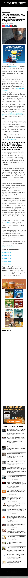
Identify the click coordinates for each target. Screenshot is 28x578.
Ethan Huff (11, 23)
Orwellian (21, 272)
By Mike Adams (15, 487)
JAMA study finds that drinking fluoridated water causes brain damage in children (16, 462)
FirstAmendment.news (8, 246)
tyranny (13, 275)
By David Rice (14, 534)
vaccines (18, 275)
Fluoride (11, 270)
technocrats (18, 273)
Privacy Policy (14, 572)
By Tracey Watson (15, 521)
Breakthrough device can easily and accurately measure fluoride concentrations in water (15, 498)
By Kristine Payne (15, 479)
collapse (10, 268)
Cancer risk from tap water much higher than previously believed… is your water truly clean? (16, 448)
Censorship (18, 267)
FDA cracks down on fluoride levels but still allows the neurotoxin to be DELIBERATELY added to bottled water (16, 549)
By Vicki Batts (14, 494)
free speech (17, 270)
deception (16, 268)
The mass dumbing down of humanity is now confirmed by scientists (16, 504)
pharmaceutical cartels (8, 273)
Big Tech (12, 267)
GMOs (22, 270)
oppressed (16, 272)
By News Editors (15, 545)
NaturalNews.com (6, 252)
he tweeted (8, 222)
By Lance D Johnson (15, 551)
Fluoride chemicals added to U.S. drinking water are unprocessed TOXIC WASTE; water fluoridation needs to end (16, 511)
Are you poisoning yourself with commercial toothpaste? (14, 477)
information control (7, 272)
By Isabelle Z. (14, 513)
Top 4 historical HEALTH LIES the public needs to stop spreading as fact (16, 537)
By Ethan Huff (14, 434)
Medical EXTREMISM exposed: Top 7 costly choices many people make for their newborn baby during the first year (16, 531)
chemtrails (5, 268)
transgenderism (6, 275)
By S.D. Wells (14, 444)
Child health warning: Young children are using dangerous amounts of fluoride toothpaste (16, 492)
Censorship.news (12, 139)
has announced (13, 66)
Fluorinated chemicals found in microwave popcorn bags (14, 562)
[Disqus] (14, 350)
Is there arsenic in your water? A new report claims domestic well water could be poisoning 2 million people (16, 556)
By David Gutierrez (15, 564)
